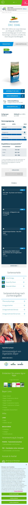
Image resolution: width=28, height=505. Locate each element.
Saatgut (5, 432)
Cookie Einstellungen (14, 494)
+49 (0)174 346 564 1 (13, 462)
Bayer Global (7, 396)
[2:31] (14, 209)
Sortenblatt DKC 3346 (12, 91)
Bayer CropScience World (10, 398)
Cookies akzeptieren (14, 502)
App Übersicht (14, 380)
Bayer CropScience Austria (11, 403)
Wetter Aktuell (7, 422)
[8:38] (14, 248)
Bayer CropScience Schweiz (11, 405)
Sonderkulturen (7, 434)
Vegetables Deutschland (10, 410)
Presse (5, 407)
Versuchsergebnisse (12, 96)
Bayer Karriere (7, 400)
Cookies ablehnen (14, 498)
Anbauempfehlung (21, 44)
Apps (4, 420)
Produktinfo (6, 44)
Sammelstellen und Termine (11, 444)
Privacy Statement (18, 491)
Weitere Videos (13, 265)
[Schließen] (1, 8)
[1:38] (14, 190)
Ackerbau (6, 429)
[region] (14, 484)
